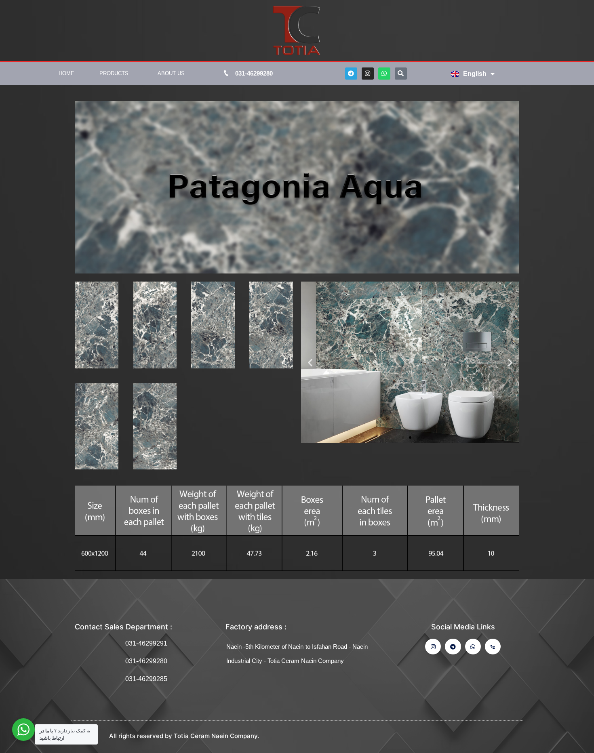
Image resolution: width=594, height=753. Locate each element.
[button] (403, 437)
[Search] (401, 73)
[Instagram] (368, 73)
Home (66, 73)
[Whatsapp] (384, 73)
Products (113, 73)
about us (171, 73)
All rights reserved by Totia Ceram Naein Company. (184, 736)
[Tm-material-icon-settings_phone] (493, 646)
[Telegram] (351, 73)
